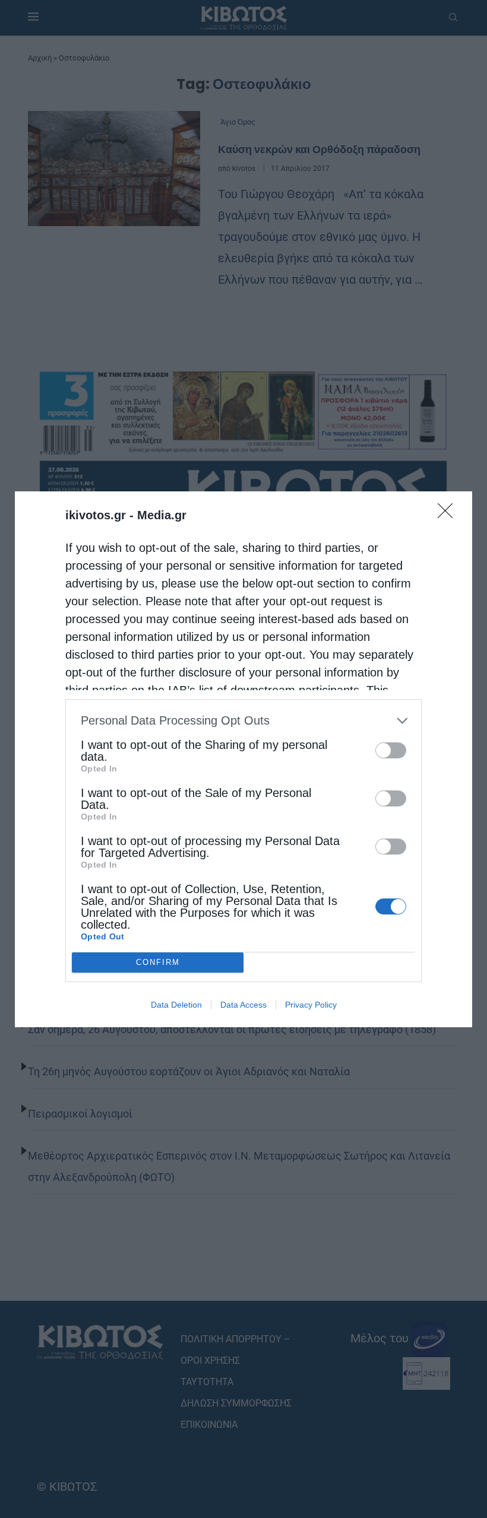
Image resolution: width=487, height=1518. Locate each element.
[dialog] (243, 759)
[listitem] (243, 720)
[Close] (449, 514)
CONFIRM (158, 962)
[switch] (390, 750)
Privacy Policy (311, 1004)
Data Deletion (176, 1004)
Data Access (243, 1004)
